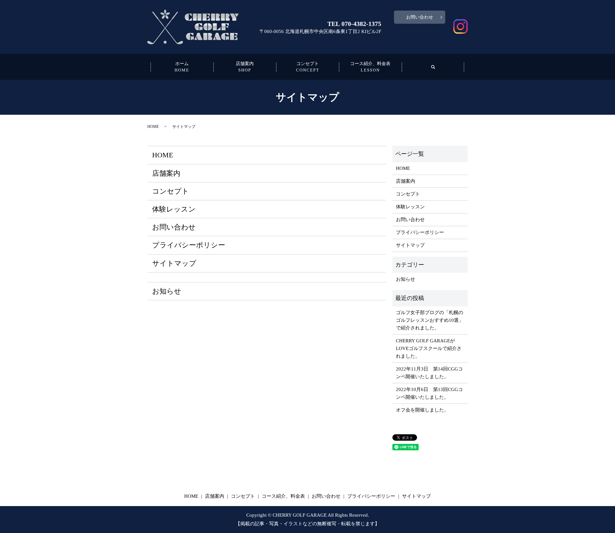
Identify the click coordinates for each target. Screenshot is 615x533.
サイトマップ (174, 263)
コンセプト (307, 66)
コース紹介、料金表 (370, 66)
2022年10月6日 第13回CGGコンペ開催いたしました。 (429, 393)
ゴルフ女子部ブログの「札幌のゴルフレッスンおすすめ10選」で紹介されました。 (429, 320)
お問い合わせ (419, 17)
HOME (153, 126)
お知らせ (166, 291)
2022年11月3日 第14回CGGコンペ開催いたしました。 (429, 372)
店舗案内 (245, 66)
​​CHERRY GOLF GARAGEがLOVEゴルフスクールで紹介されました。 (429, 348)
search (433, 66)
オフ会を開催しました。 (422, 409)
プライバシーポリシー (188, 245)
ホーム (182, 66)
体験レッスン (174, 209)
